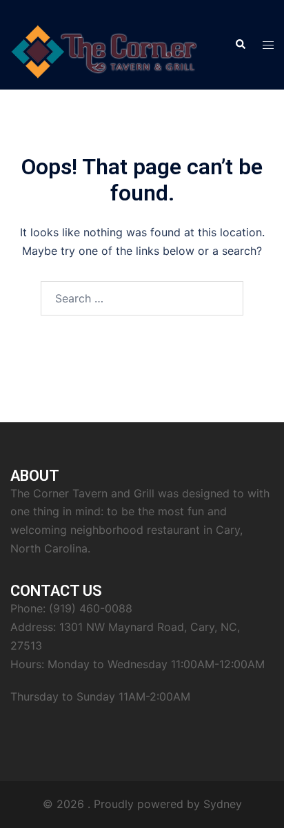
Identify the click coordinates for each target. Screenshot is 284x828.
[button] (239, 44)
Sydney (222, 804)
